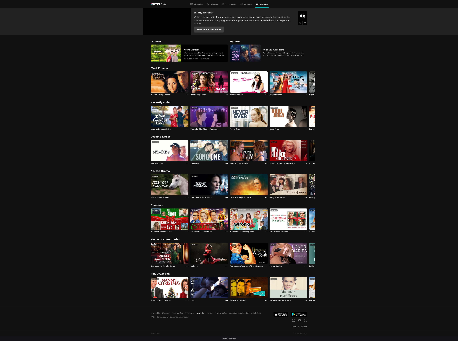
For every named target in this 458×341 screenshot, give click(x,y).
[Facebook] (299, 320)
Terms (209, 313)
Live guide (198, 4)
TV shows (248, 4)
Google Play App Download (299, 315)
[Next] (307, 81)
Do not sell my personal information (172, 317)
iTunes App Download (281, 315)
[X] (305, 320)
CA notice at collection (239, 313)
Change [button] (304, 326)
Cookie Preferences (229, 339)
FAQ (152, 317)
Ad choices (256, 313)
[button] (209, 30)
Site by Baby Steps (300, 334)
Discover (214, 4)
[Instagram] (293, 320)
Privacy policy (221, 313)
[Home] (158, 4)
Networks (264, 4)
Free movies (231, 4)
